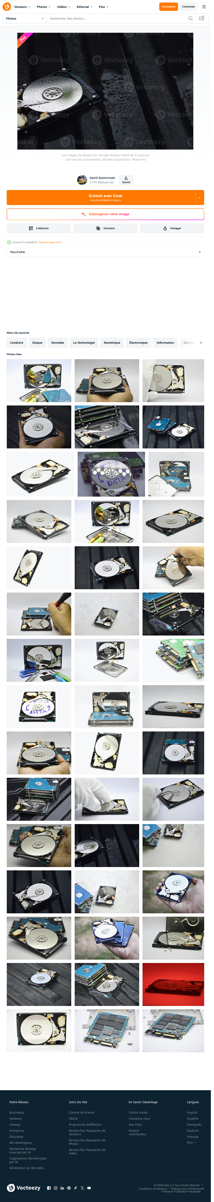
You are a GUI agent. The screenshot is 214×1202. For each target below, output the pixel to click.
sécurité (189, 343)
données (57, 343)
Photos (42, 7)
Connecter (188, 6)
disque (37, 343)
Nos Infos (135, 1124)
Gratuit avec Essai (105, 197)
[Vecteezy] (7, 7)
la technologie (84, 343)
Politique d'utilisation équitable (181, 1191)
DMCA (73, 1118)
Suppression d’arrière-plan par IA (28, 1160)
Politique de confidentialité (187, 1188)
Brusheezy (16, 1112)
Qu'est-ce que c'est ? (50, 242)
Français (193, 1137)
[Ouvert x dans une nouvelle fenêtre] (82, 1187)
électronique (138, 343)
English (192, 1112)
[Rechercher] (190, 18)
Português (194, 1124)
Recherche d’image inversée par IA (22, 1150)
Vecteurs (20, 7)
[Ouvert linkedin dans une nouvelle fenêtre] (62, 1187)
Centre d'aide (138, 1112)
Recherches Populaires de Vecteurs (87, 1132)
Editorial (83, 7)
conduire (16, 343)
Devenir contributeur (137, 1132)
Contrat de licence (81, 1112)
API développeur (21, 1143)
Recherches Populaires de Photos (87, 1142)
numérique (112, 343)
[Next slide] (197, 343)
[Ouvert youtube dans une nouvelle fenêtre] (89, 1187)
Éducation (16, 1137)
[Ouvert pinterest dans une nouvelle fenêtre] (69, 1187)
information (165, 343)
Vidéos (62, 7)
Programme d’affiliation (85, 1124)
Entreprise (16, 1131)
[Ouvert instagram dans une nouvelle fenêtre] (55, 1187)
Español (192, 1118)
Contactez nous (139, 1118)
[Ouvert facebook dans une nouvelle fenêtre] (49, 1187)
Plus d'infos (17, 252)
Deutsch (193, 1131)
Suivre (126, 182)
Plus (102, 7)
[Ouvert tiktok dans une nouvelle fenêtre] (75, 1187)
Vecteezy (15, 1118)
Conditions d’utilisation (153, 1188)
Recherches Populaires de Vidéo (87, 1151)
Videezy (14, 1124)
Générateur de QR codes (26, 1168)
